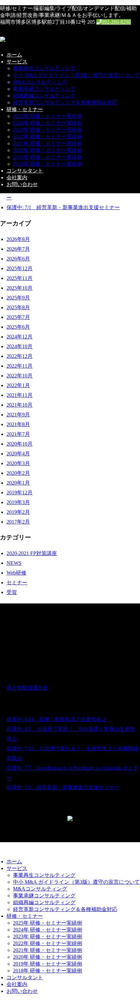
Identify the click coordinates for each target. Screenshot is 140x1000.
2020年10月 (20, 444)
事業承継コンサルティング (44, 89)
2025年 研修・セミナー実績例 (47, 116)
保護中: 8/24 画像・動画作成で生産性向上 (57, 719)
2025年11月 (20, 278)
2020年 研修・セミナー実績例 (47, 150)
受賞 (12, 592)
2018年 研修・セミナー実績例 (47, 164)
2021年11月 (20, 395)
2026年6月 (18, 258)
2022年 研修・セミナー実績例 (47, 136)
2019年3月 (18, 502)
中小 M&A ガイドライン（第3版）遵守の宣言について (76, 75)
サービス (17, 61)
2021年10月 (20, 405)
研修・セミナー (25, 109)
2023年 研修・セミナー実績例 (47, 130)
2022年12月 (20, 356)
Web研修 (16, 573)
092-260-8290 (116, 22)
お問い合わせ (22, 184)
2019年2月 (18, 512)
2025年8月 (18, 307)
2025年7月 (18, 317)
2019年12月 (20, 492)
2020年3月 (18, 463)
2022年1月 (18, 385)
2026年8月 (18, 239)
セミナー (17, 582)
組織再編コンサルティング (44, 95)
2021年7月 (18, 434)
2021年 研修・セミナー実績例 (47, 143)
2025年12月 (20, 268)
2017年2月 (18, 522)
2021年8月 (18, 424)
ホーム (14, 54)
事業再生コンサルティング (44, 68)
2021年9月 (18, 414)
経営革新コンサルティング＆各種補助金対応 (65, 102)
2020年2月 (18, 473)
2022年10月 (20, 375)
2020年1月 (18, 483)
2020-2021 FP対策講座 (32, 553)
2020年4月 (18, 453)
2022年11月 (20, 366)
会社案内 (17, 177)
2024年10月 (20, 346)
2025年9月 (18, 297)
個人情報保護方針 (27, 687)
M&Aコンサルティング (40, 82)
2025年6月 (18, 327)
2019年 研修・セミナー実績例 (47, 157)
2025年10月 (20, 288)
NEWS (14, 563)
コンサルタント (25, 170)
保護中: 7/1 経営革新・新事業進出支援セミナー (63, 207)
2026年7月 (18, 249)
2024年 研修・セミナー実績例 (47, 123)
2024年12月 (20, 336)
